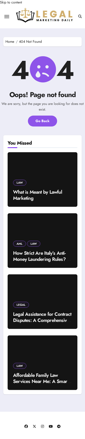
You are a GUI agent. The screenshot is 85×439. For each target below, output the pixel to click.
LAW (20, 183)
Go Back (42, 120)
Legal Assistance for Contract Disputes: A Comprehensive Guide (42, 320)
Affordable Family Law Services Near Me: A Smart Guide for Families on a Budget (40, 384)
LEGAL (21, 305)
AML (19, 244)
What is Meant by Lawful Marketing (37, 195)
